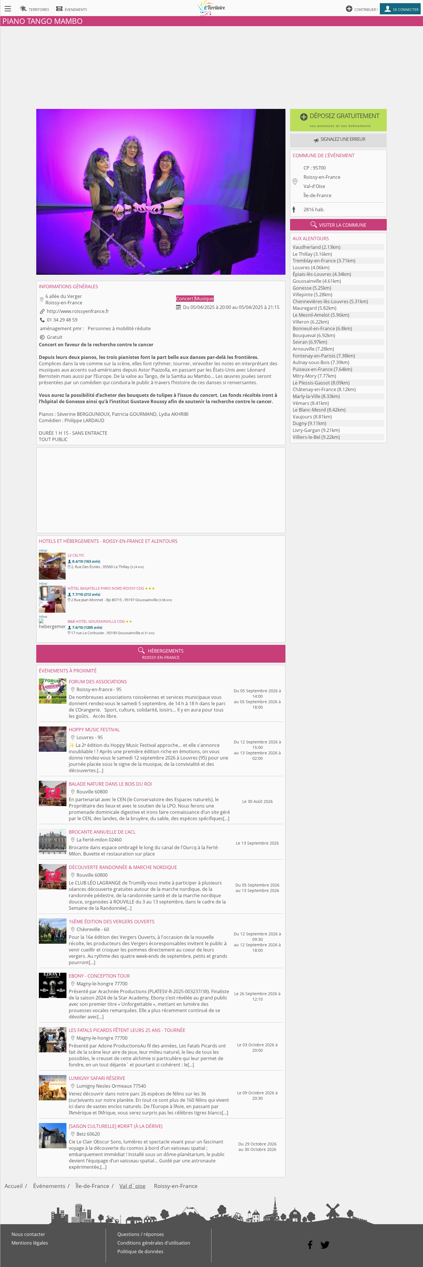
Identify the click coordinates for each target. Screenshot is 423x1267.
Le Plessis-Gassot (311, 383)
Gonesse (302, 288)
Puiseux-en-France (313, 369)
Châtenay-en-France (314, 389)
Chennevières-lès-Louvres (320, 301)
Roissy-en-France (322, 177)
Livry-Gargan (306, 430)
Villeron (301, 322)
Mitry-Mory (305, 376)
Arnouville (304, 349)
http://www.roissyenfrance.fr (78, 311)
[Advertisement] (211, 66)
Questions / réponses (140, 1234)
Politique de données (140, 1251)
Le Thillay (303, 254)
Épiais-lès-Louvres (312, 274)
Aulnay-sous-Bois (311, 362)
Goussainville (307, 281)
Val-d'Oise (314, 186)
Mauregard (305, 308)
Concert (185, 298)
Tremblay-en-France (314, 260)
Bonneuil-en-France (314, 328)
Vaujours (302, 417)
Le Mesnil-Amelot (311, 315)
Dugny (300, 423)
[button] (338, 120)
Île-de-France (317, 195)
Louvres (301, 267)
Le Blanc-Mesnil (309, 410)
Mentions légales (30, 1243)
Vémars (301, 403)
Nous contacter (28, 1234)
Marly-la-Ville (306, 396)
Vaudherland (307, 247)
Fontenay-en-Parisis (314, 356)
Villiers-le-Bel (306, 437)
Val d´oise (132, 1186)
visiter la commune (338, 224)
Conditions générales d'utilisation (153, 1243)
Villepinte (303, 294)
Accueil (14, 1186)
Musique (204, 298)
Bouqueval (304, 335)
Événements (49, 1186)
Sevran (300, 342)
